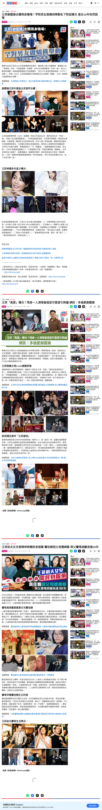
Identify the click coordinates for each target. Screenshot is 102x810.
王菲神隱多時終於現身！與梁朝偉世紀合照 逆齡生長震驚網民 (26, 253)
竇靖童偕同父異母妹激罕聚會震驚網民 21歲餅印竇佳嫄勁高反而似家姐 (39, 627)
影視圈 (88, 35)
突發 (87, 107)
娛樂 (7, 11)
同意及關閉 (92, 806)
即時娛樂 (13, 11)
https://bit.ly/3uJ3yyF (12, 272)
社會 (87, 76)
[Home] (12, 3)
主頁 (3, 11)
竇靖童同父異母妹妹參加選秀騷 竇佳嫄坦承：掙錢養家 (32, 675)
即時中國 (88, 66)
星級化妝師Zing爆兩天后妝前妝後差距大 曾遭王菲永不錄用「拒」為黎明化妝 (32, 258)
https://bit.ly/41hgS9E (56, 277)
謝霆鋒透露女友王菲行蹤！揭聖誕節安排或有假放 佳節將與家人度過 (29, 249)
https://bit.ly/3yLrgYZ (10, 284)
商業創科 (88, 45)
